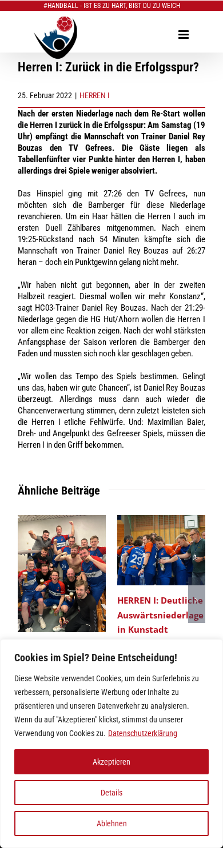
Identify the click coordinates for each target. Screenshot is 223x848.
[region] (111, 743)
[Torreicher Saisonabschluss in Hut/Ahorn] (62, 520)
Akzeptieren (111, 761)
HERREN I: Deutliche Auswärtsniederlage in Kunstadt (160, 614)
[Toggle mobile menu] (184, 35)
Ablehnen (112, 823)
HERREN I (94, 95)
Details (111, 792)
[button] (26, 600)
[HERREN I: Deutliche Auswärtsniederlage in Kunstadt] (161, 520)
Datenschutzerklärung (142, 733)
